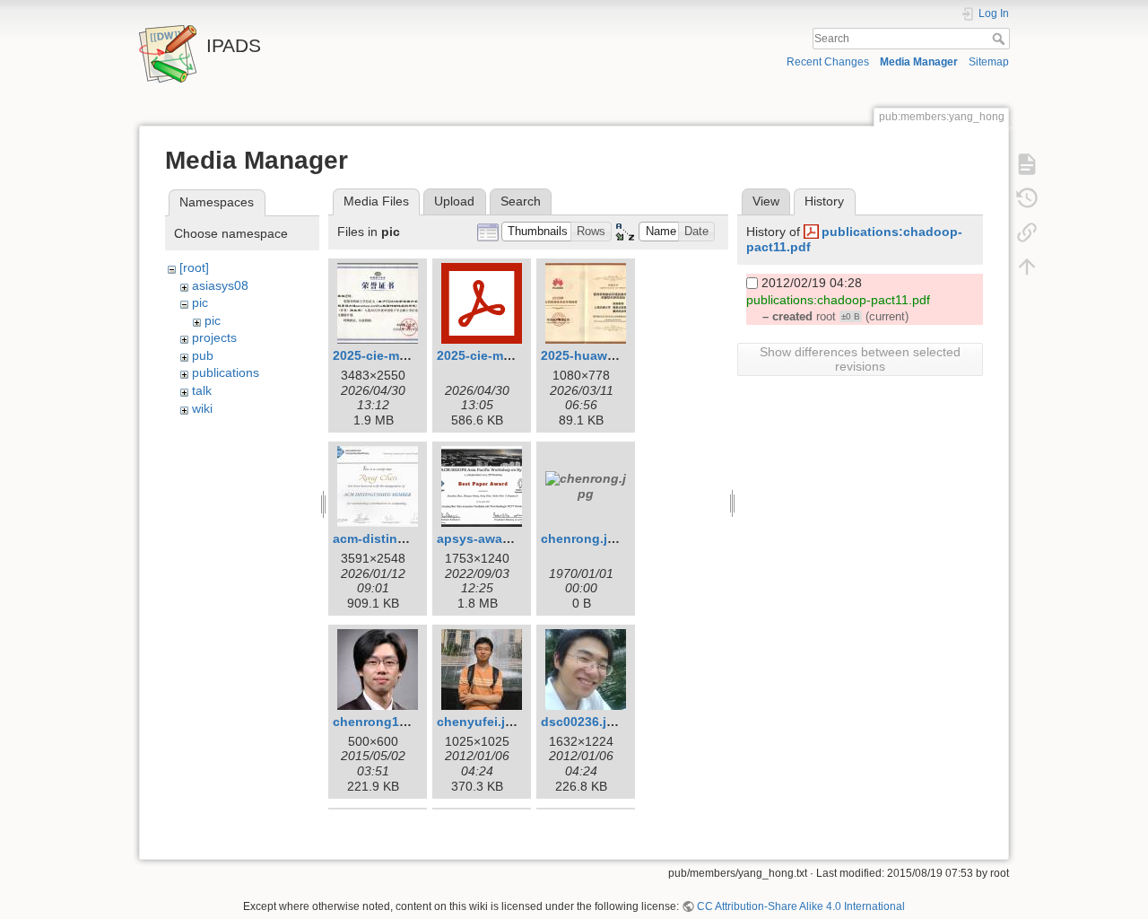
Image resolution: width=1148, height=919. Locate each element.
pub (202, 355)
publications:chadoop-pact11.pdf (838, 300)
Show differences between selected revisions (860, 359)
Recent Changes (828, 62)
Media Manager (919, 62)
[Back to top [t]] (1027, 266)
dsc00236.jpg (581, 721)
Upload (454, 201)
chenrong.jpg (582, 538)
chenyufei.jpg (479, 721)
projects (214, 337)
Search (1000, 38)
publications (225, 372)
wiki (202, 408)
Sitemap (989, 62)
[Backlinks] (1027, 231)
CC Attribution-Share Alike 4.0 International (801, 906)
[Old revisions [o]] (1027, 197)
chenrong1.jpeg (381, 721)
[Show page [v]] (1027, 163)
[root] (194, 267)
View (765, 201)
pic (200, 302)
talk (202, 390)
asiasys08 (220, 285)
